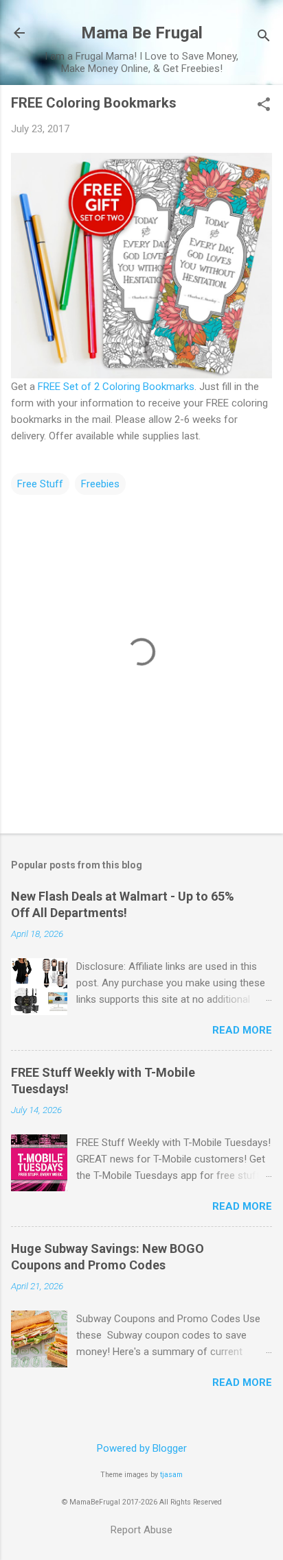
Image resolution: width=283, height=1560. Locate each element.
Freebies (100, 484)
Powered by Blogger (142, 1448)
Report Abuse (141, 1530)
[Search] (264, 37)
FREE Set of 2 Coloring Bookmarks (116, 386)
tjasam (171, 1474)
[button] (264, 105)
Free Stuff (40, 484)
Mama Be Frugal (142, 32)
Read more (242, 1030)
